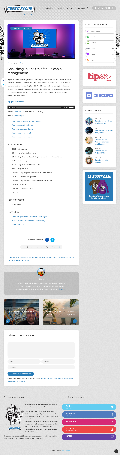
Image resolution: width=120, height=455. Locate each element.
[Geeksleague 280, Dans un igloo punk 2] (89, 121)
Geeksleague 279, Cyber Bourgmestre (104, 131)
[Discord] (109, 8)
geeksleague (27, 257)
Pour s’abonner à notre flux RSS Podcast (26, 121)
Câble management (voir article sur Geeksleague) (29, 217)
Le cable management (46, 257)
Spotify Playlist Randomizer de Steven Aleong (28, 221)
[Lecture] (10, 107)
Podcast (50, 8)
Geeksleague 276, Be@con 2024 (101, 152)
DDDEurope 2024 (18, 224)
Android (18, 116)
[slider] (71, 107)
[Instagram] (106, 8)
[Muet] (67, 107)
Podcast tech (20, 260)
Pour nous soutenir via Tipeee (22, 125)
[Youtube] (112, 8)
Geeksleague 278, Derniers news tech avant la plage (102, 142)
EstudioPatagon (66, 450)
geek (21, 257)
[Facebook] (95, 8)
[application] (41, 107)
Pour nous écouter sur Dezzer (22, 129)
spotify (27, 260)
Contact (81, 8)
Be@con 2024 (14, 257)
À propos (71, 8)
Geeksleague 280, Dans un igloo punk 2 (103, 122)
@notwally (62, 289)
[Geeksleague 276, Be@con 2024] (89, 151)
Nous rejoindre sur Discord (21, 133)
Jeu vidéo (35, 257)
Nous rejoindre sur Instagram (22, 137)
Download (17, 112)
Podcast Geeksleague (21, 28)
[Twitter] (99, 8)
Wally (41, 279)
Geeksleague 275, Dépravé (101, 161)
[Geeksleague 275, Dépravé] (89, 160)
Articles (60, 8)
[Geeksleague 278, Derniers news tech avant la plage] (89, 140)
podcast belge (63, 257)
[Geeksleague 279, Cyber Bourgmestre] (89, 130)
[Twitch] (102, 8)
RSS (23, 116)
